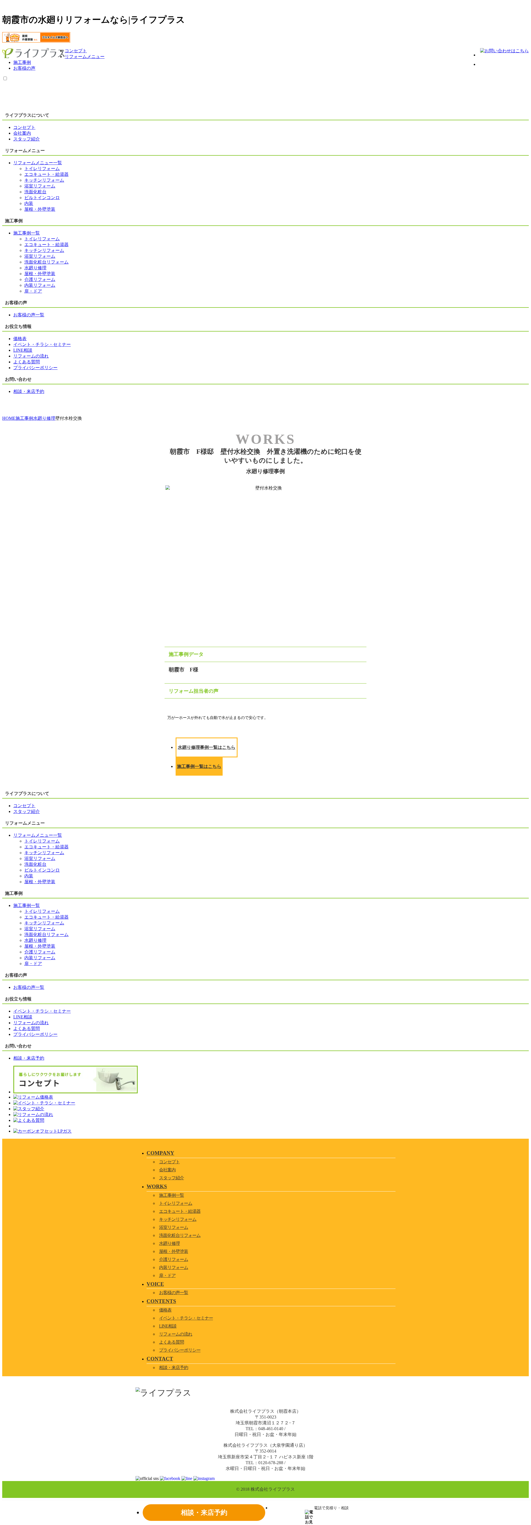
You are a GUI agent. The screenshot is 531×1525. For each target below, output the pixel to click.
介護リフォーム (39, 279)
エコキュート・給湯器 (46, 174)
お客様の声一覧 (173, 1292)
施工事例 (22, 62)
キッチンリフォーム (44, 180)
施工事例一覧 (171, 1195)
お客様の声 (24, 68)
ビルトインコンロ (42, 197)
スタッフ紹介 (171, 1177)
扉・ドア (33, 291)
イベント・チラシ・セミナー (186, 1318)
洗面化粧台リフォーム (46, 262)
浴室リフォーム (39, 186)
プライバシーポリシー (180, 1350)
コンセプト (76, 50)
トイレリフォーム (42, 168)
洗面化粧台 (35, 191)
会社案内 (167, 1169)
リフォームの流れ (175, 1334)
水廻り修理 (35, 267)
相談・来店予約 (173, 1367)
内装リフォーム (39, 285)
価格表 (165, 1310)
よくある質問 (171, 1342)
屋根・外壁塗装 (39, 209)
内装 (28, 203)
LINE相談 (167, 1326)
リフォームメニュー (85, 56)
